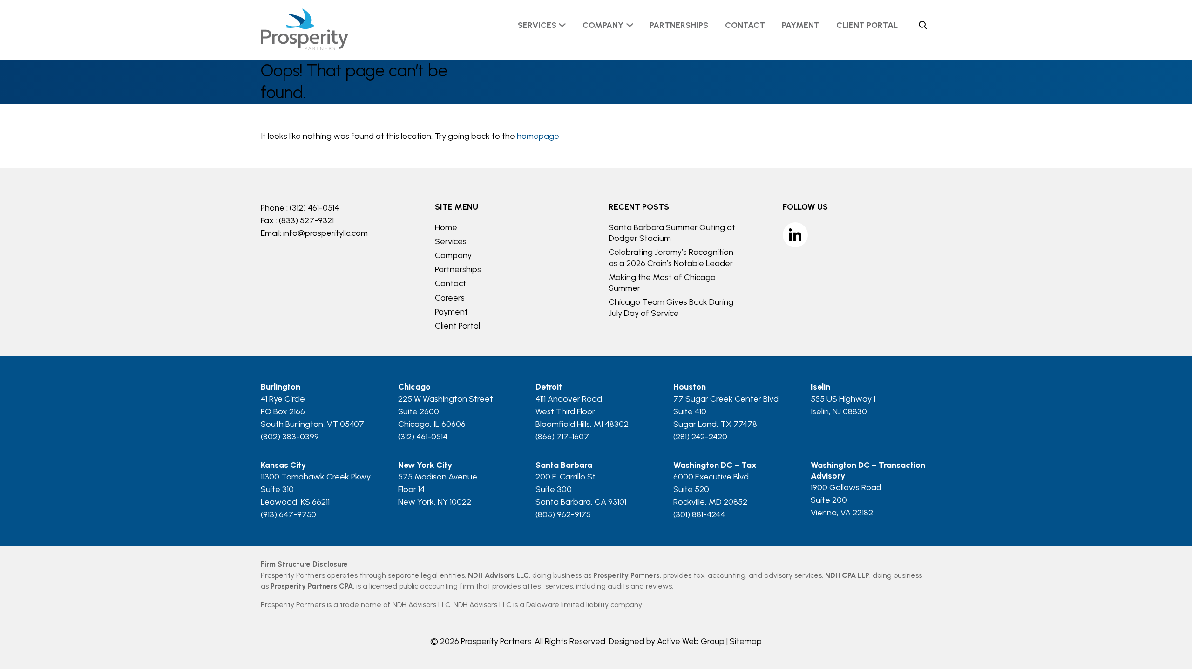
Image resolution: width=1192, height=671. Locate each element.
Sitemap (746, 641)
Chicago (414, 387)
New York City (425, 465)
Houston (689, 387)
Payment (801, 25)
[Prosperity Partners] (304, 47)
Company (602, 25)
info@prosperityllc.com (325, 233)
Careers (450, 298)
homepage (538, 136)
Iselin (820, 387)
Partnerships (679, 25)
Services (537, 25)
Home (446, 227)
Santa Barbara (563, 465)
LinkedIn (795, 234)
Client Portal (867, 25)
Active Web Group (691, 641)
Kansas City (283, 465)
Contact (745, 25)
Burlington (280, 387)
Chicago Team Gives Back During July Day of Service (671, 307)
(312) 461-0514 (314, 208)
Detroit (548, 387)
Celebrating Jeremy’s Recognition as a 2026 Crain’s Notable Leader (671, 257)
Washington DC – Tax (715, 465)
